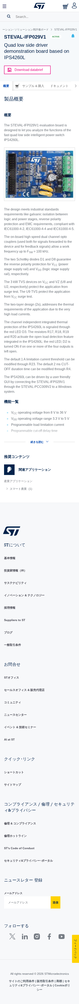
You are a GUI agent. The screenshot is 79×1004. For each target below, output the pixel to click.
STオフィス (11, 677)
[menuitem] (33, 488)
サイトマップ (12, 784)
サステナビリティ (15, 582)
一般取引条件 (12, 644)
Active (56, 37)
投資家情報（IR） (15, 570)
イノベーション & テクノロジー (24, 595)
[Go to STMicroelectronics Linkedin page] (24, 937)
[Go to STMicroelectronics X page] (13, 937)
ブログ (8, 632)
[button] (4, 6)
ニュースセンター (15, 714)
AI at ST (9, 739)
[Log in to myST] (74, 6)
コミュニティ (12, 702)
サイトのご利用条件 (22, 981)
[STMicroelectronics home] (39, 6)
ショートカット (14, 772)
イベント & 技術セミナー (20, 727)
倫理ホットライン (15, 835)
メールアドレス (13, 893)
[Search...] (9, 16)
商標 (59, 981)
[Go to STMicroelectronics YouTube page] (61, 937)
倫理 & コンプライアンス (20, 823)
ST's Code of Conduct (19, 848)
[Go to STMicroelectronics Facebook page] (49, 937)
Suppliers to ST (14, 620)
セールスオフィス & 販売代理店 (24, 690)
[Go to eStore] (66, 6)
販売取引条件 (45, 981)
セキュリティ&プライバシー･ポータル (28, 860)
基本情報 (9, 558)
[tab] (6, 86)
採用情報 (9, 607)
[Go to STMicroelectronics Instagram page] (36, 937)
